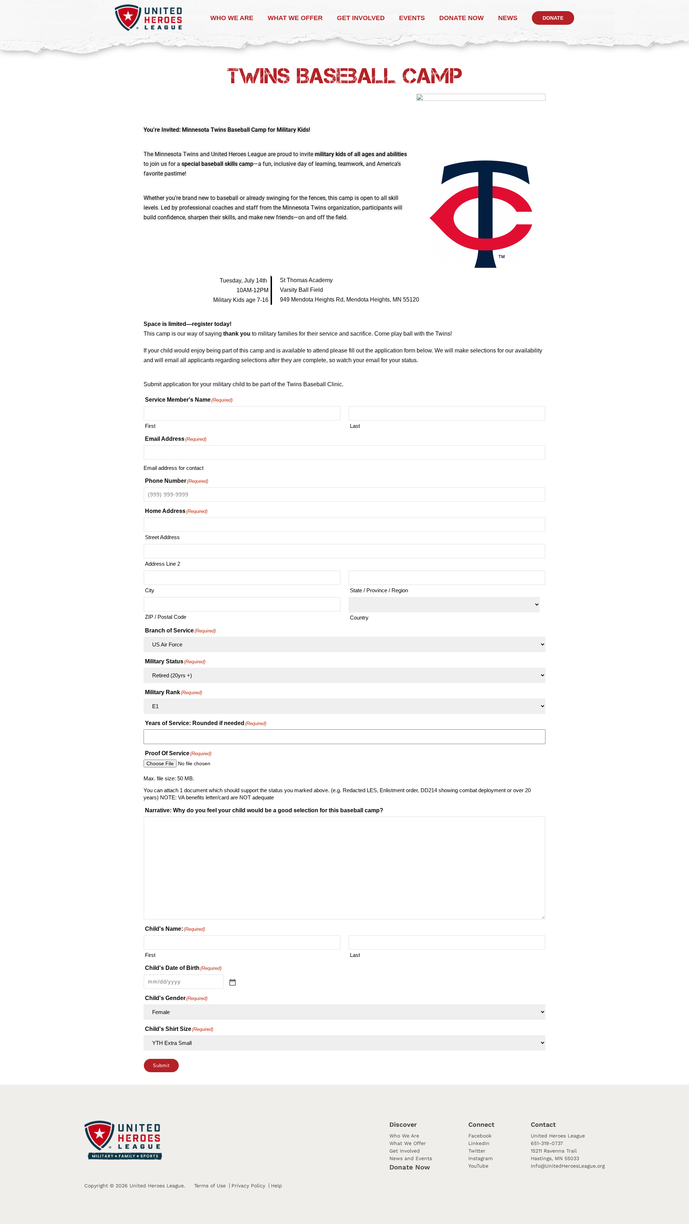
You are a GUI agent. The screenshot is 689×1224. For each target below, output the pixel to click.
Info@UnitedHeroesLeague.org (568, 1166)
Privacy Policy (248, 1185)
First (150, 426)
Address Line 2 (162, 564)
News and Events (410, 1158)
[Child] (231, 981)
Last (355, 426)
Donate (553, 18)
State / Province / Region (379, 590)
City (149, 590)
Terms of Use (210, 1185)
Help (276, 1185)
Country (359, 618)
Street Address (162, 537)
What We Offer (295, 18)
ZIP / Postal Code (165, 617)
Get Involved (361, 18)
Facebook (480, 1136)
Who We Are (231, 18)
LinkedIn (478, 1143)
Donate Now (409, 1167)
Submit (161, 1065)
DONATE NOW (461, 18)
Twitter (477, 1151)
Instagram (480, 1158)
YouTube (478, 1166)
